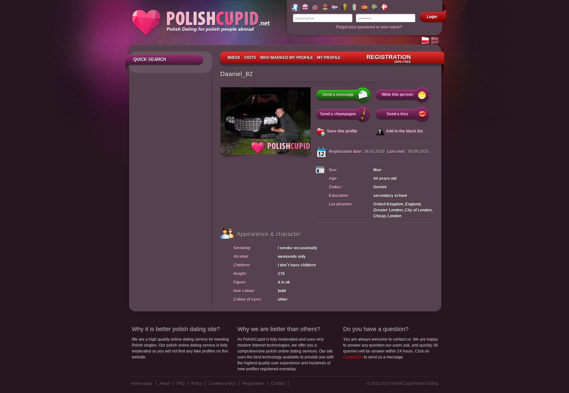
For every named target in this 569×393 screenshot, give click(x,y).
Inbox (234, 57)
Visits (250, 57)
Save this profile (342, 131)
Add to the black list (404, 131)
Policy (196, 383)
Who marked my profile (286, 57)
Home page (141, 383)
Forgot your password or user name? (369, 27)
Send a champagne (338, 114)
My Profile (329, 57)
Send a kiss (397, 114)
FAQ (180, 383)
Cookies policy (222, 383)
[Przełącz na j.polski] (425, 41)
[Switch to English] (435, 41)
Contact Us (353, 357)
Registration (388, 59)
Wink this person (397, 94)
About (164, 383)
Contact (278, 383)
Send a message (338, 94)
